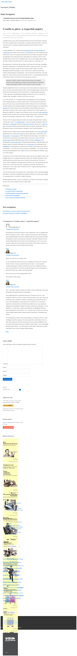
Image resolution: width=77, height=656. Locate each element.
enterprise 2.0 (6, 575)
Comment (5, 363)
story (11, 37)
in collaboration (37, 140)
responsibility (6, 37)
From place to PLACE (28, 124)
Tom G (11, 253)
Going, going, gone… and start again (13, 503)
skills (10, 595)
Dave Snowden (39, 50)
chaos (4, 565)
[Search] (20, 389)
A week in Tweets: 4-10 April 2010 (14, 191)
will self (21, 133)
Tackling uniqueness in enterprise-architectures (17, 193)
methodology (7, 584)
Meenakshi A (8, 526)
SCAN (20, 590)
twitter (19, 598)
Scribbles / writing (6, 592)
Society (21, 595)
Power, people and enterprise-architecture (15, 197)
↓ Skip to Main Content (6, 1)
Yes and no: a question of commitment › (15, 213)
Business (10, 558)
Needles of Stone (7, 140)
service (19, 592)
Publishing (27, 18)
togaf (16, 598)
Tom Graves (16, 18)
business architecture (11, 562)
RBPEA (8, 590)
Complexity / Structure (31, 33)
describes (5, 108)
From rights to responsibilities (13, 195)
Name (4, 367)
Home (5, 18)
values (15, 37)
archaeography (6, 135)
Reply (7, 248)
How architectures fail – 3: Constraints (13, 508)
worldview (20, 37)
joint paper (31, 144)
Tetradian (21, 18)
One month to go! (9, 504)
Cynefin (28, 52)
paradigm (20, 587)
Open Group (15, 587)
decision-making (7, 568)
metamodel (18, 582)
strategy (7, 598)
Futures (5, 582)
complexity (8, 35)
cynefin (18, 35)
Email (4, 371)
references (44, 112)
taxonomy (12, 598)
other (40, 112)
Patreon (9, 422)
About (11, 18)
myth (34, 35)
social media (15, 595)
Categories (5, 546)
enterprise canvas (18, 579)
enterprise (16, 571)
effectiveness (7, 571)
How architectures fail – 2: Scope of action (14, 509)
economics (19, 568)
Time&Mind (6, 146)
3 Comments (41, 33)
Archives (4, 612)
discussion (28, 50)
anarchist (5, 559)
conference (16, 565)
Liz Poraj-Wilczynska (15, 142)
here (23, 140)
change (20, 562)
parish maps (13, 124)
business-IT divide (18, 559)
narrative (18, 584)
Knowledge (12, 582)
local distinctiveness (20, 122)
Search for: (5, 387)
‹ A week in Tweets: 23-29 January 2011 (16, 211)
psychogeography (43, 131)
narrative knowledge (42, 35)
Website (5, 375)
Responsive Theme (17, 627)
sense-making (13, 592)
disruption (14, 568)
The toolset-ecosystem (11, 189)
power (4, 590)
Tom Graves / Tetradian (8, 7)
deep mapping (15, 135)
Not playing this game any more (12, 506)
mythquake (13, 584)
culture (14, 35)
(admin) (32, 18)
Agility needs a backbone (15, 525)
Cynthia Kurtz (6, 52)
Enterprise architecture (27, 35)
